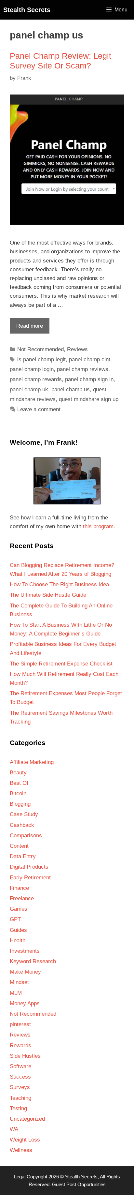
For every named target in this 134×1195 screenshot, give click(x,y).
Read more (26, 328)
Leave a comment (38, 409)
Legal (19, 1176)
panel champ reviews (82, 369)
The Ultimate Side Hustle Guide (48, 595)
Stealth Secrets (26, 9)
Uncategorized (27, 1119)
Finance (19, 888)
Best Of (19, 783)
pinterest (20, 1024)
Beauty (18, 772)
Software (20, 1066)
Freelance (22, 898)
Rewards (20, 1045)
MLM (16, 993)
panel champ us (70, 389)
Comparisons (26, 835)
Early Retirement (30, 877)
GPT (15, 919)
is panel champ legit (41, 359)
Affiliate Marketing (32, 762)
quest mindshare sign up (88, 399)
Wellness (21, 1150)
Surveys (20, 1087)
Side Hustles (25, 1056)
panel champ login (32, 369)
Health (17, 940)
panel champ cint (89, 359)
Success (20, 1077)
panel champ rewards (36, 379)
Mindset (19, 982)
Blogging (20, 804)
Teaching (20, 1098)
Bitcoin (18, 793)
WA (14, 1129)
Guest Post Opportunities (79, 1184)
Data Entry (23, 856)
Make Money (25, 972)
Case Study (24, 814)
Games (18, 909)
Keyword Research (33, 961)
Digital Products (29, 867)
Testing (18, 1108)
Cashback (22, 825)
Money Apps (25, 1003)
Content (19, 846)
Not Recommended (40, 349)
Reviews (77, 349)
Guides (18, 930)
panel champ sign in (89, 379)
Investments (25, 951)
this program (98, 526)
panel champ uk (29, 389)
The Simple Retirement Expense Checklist (61, 664)
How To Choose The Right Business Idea (59, 584)
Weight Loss (25, 1140)
